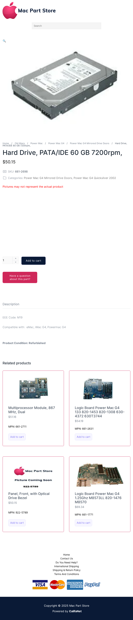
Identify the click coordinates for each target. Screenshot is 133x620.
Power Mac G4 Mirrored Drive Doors (89, 143)
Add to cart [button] (17, 436)
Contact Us (66, 558)
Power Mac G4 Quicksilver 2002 (95, 178)
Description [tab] (11, 304)
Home (6, 143)
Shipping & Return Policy (67, 570)
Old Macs (20, 143)
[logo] (29, 10)
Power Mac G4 (56, 143)
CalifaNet (75, 611)
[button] (4, 41)
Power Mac (36, 143)
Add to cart (33, 260)
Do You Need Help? (67, 562)
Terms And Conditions (66, 574)
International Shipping (66, 566)
